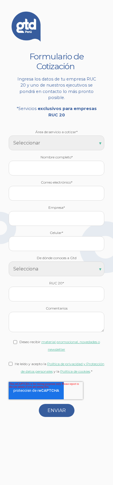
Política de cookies (75, 371)
